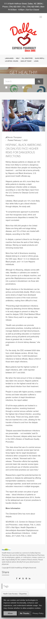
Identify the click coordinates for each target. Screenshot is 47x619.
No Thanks (24, 613)
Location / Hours (11, 61)
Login (36, 61)
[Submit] (39, 81)
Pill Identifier (27, 58)
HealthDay (18, 568)
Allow (10, 613)
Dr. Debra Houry (12, 317)
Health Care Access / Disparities (15, 593)
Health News (14, 87)
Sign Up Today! (26, 61)
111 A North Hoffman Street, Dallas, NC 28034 (23, 3)
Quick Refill (39, 58)
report (28, 189)
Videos (29, 87)
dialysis (8, 516)
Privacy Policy (38, 613)
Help (17, 58)
